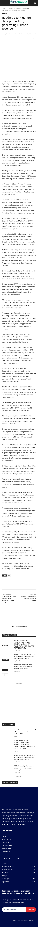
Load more (18, 776)
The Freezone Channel (13, 34)
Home (4, 9)
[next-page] (6, 674)
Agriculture (5, 659)
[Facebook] (10, 44)
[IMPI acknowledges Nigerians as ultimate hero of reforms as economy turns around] (7, 667)
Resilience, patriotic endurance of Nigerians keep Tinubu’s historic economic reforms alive (24, 656)
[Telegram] (29, 44)
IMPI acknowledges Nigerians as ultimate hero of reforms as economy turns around (24, 666)
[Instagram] (17, 924)
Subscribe (31, 909)
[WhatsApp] (20, 44)
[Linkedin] (24, 44)
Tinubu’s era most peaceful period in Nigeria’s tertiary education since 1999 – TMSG (25, 732)
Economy (9, 9)
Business (5, 645)
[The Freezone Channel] (3, 34)
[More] (34, 44)
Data (9, 575)
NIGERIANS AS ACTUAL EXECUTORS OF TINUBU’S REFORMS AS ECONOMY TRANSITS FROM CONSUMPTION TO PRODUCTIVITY (24, 644)
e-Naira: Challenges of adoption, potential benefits (28, 599)
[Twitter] (15, 44)
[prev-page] (3, 674)
